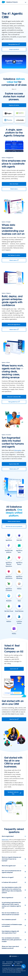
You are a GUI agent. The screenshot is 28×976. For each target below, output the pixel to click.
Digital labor (5, 839)
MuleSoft (8, 601)
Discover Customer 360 (14, 397)
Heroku (14, 633)
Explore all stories (14, 105)
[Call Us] (23, 966)
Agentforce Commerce (9, 589)
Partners (8, 621)
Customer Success (19, 622)
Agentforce (9, 540)
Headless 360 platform (9, 551)
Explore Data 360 (14, 464)
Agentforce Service (19, 563)
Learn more (13, 669)
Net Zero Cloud (8, 611)
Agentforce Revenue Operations (9, 564)
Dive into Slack (14, 184)
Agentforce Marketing (19, 577)
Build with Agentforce (14, 324)
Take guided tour (13, 44)
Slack (19, 601)
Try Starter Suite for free (13, 793)
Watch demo (14, 189)
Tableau (19, 588)
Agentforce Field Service (8, 577)
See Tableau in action (14, 255)
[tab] (14, 89)
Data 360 (19, 540)
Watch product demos (14, 521)
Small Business (19, 611)
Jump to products (14, 49)
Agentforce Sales (19, 551)
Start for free (13, 719)
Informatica (17, 450)
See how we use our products (14, 526)
